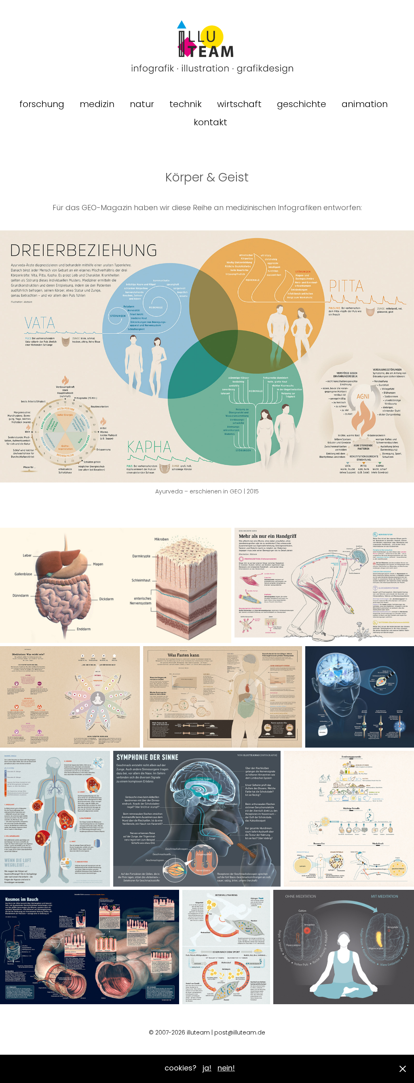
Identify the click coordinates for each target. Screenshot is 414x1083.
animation (365, 105)
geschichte (301, 105)
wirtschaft (239, 105)
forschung (41, 105)
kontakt (210, 123)
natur (142, 105)
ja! (207, 1069)
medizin (97, 105)
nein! (226, 1069)
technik (185, 105)
